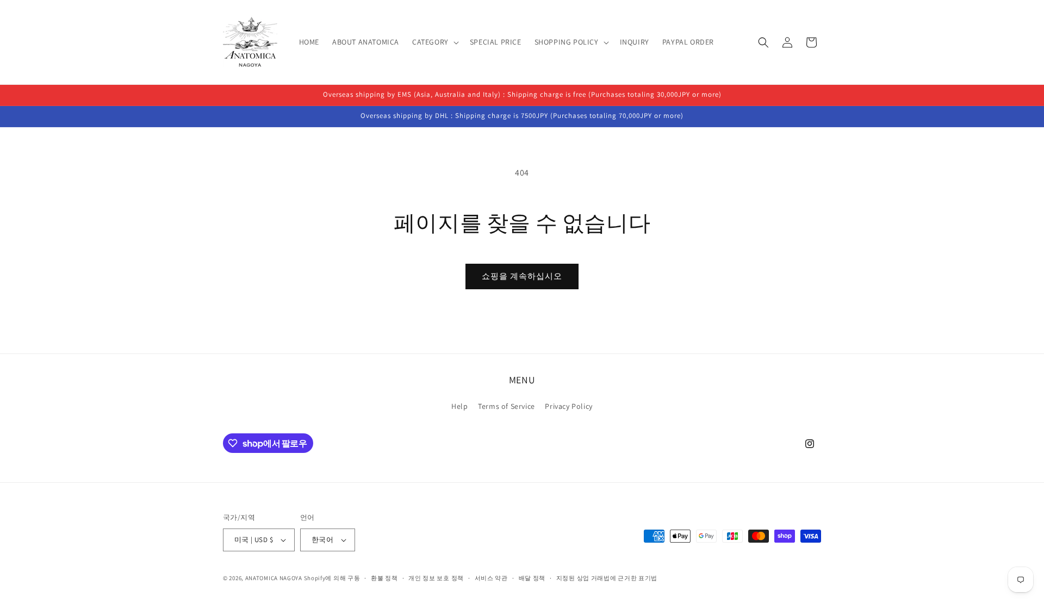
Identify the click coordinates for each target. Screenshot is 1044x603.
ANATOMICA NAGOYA (273, 578)
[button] (434, 41)
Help (459, 406)
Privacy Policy (568, 406)
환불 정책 (384, 578)
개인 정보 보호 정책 (436, 578)
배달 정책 (532, 578)
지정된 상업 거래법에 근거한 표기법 (606, 578)
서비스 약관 (491, 578)
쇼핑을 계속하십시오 (522, 276)
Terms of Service (506, 406)
